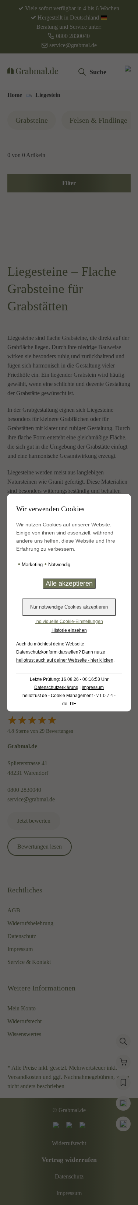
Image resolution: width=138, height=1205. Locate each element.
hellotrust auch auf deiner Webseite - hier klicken (64, 660)
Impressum (93, 687)
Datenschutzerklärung (56, 687)
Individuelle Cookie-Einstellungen (69, 621)
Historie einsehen (69, 630)
